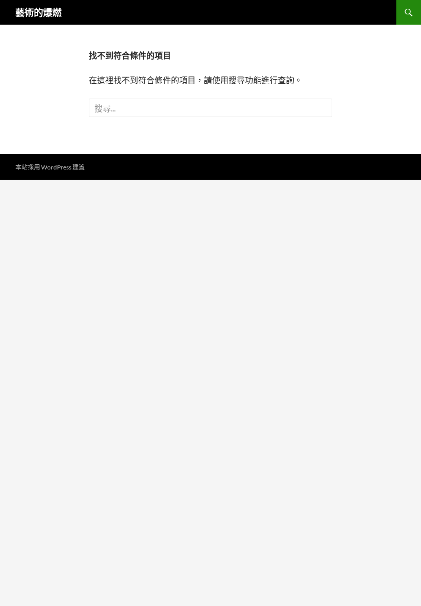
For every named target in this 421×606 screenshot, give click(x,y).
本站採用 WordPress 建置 (50, 167)
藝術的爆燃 (38, 12)
